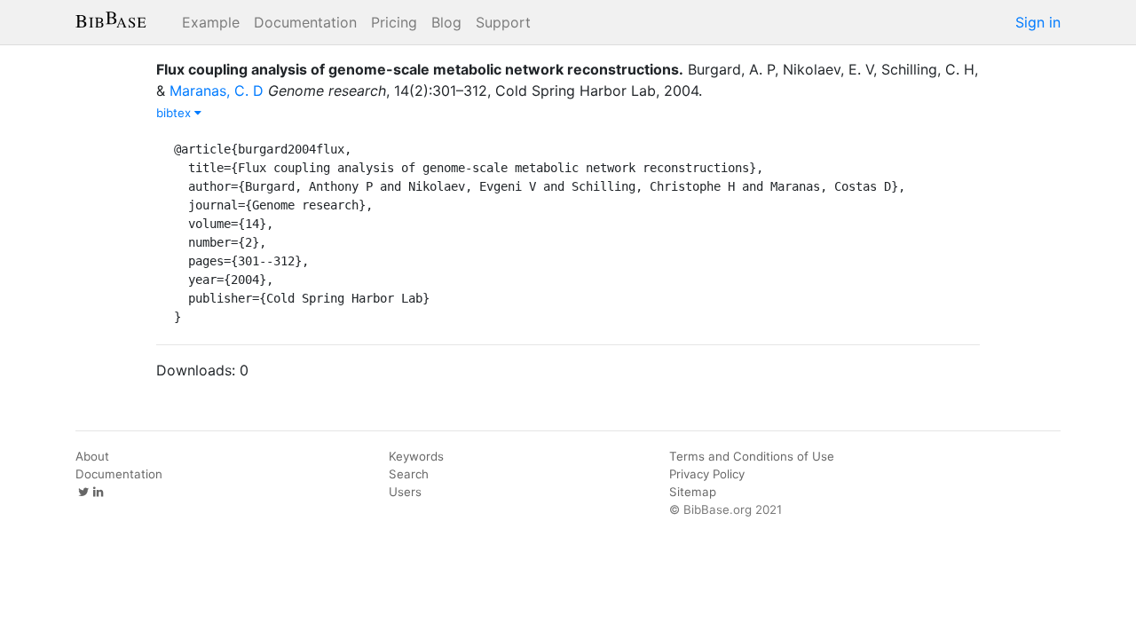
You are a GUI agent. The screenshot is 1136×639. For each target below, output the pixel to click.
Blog (446, 22)
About (92, 456)
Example (211, 22)
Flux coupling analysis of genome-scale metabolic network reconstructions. (419, 69)
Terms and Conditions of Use (751, 456)
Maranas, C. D (217, 90)
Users (405, 492)
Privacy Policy (707, 474)
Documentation (305, 22)
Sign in (1038, 22)
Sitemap (692, 492)
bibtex (175, 113)
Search (409, 474)
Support (503, 22)
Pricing (394, 22)
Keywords (416, 456)
